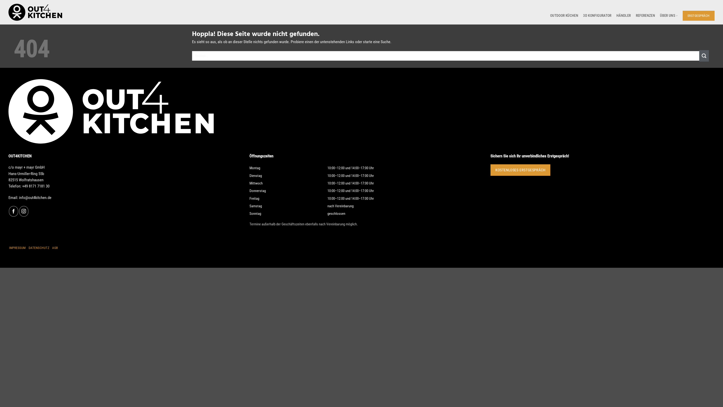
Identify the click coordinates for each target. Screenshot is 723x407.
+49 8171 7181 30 (36, 186)
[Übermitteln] (704, 55)
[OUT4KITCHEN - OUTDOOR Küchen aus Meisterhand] (35, 12)
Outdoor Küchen (564, 16)
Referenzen (645, 16)
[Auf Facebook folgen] (13, 211)
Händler (623, 16)
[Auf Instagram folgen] (23, 211)
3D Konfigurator (597, 16)
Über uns (667, 16)
